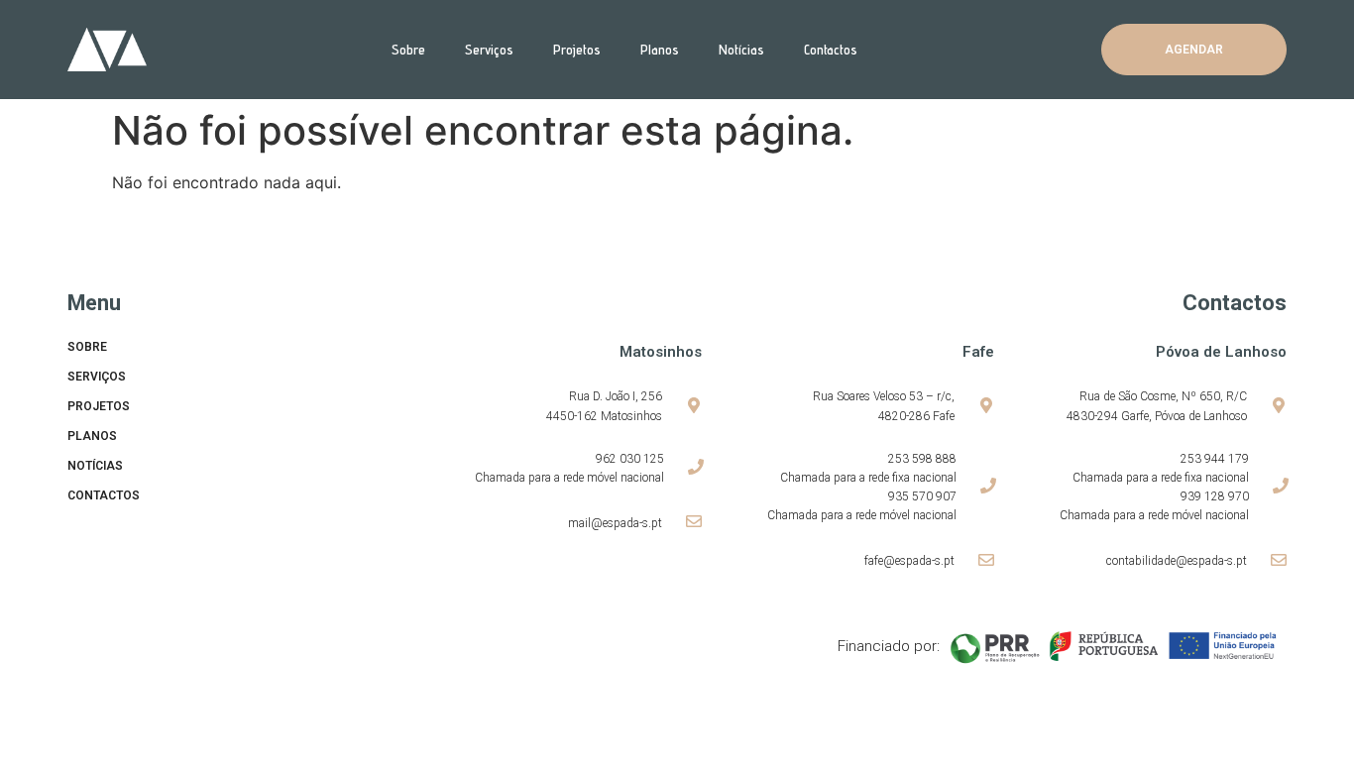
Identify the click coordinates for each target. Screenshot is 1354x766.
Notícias (741, 49)
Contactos (830, 49)
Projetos (577, 49)
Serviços (489, 49)
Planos (659, 49)
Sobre (408, 49)
